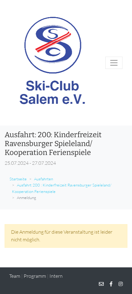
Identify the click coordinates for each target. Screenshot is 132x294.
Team (14, 276)
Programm (35, 276)
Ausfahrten (43, 178)
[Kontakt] (101, 284)
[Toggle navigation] (113, 63)
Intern (56, 276)
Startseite (18, 178)
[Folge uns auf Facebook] (109, 284)
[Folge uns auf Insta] (118, 284)
